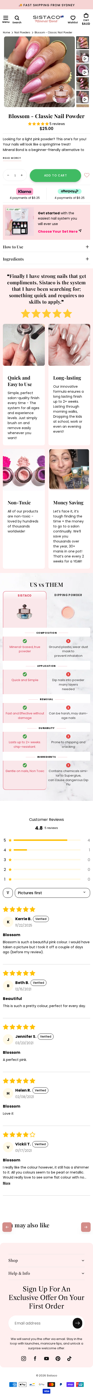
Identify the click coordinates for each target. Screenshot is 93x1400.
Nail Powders (22, 32)
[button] (6, 18)
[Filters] (8, 893)
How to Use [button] (13, 246)
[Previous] (7, 1227)
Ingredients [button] (13, 258)
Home (6, 32)
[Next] (86, 1227)
